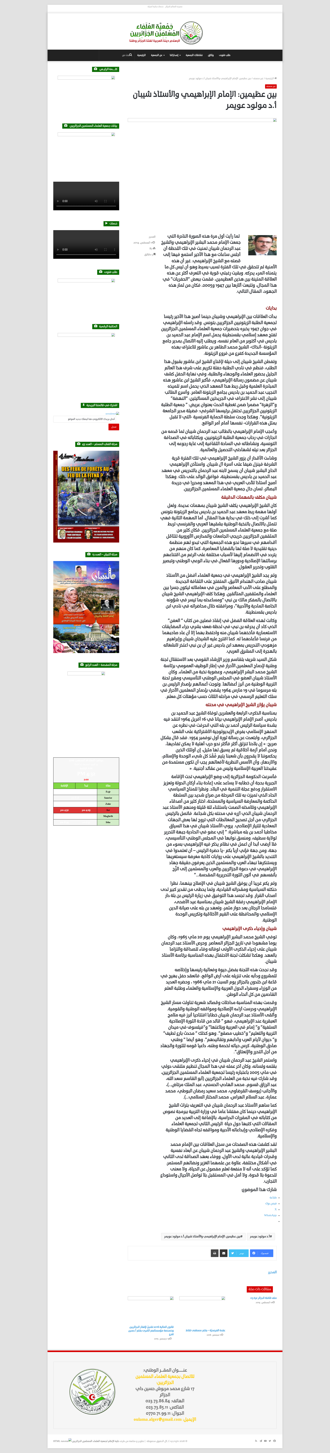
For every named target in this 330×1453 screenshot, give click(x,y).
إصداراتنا (174, 55)
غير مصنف (258, 78)
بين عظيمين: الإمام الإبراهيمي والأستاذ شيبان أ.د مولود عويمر (202, 1236)
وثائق (211, 55)
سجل (113, 427)
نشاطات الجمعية (194, 55)
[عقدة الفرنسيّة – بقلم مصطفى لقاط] (202, 1311)
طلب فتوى (224, 55)
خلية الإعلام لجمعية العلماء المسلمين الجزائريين (95, 1441)
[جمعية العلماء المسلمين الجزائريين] (165, 33)
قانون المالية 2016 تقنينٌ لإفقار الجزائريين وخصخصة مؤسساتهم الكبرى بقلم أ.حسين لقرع (151, 1331)
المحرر (152, 237)
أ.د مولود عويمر (260, 1236)
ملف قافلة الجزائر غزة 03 (263, 1298)
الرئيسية (141, 55)
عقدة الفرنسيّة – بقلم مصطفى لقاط (205, 1330)
